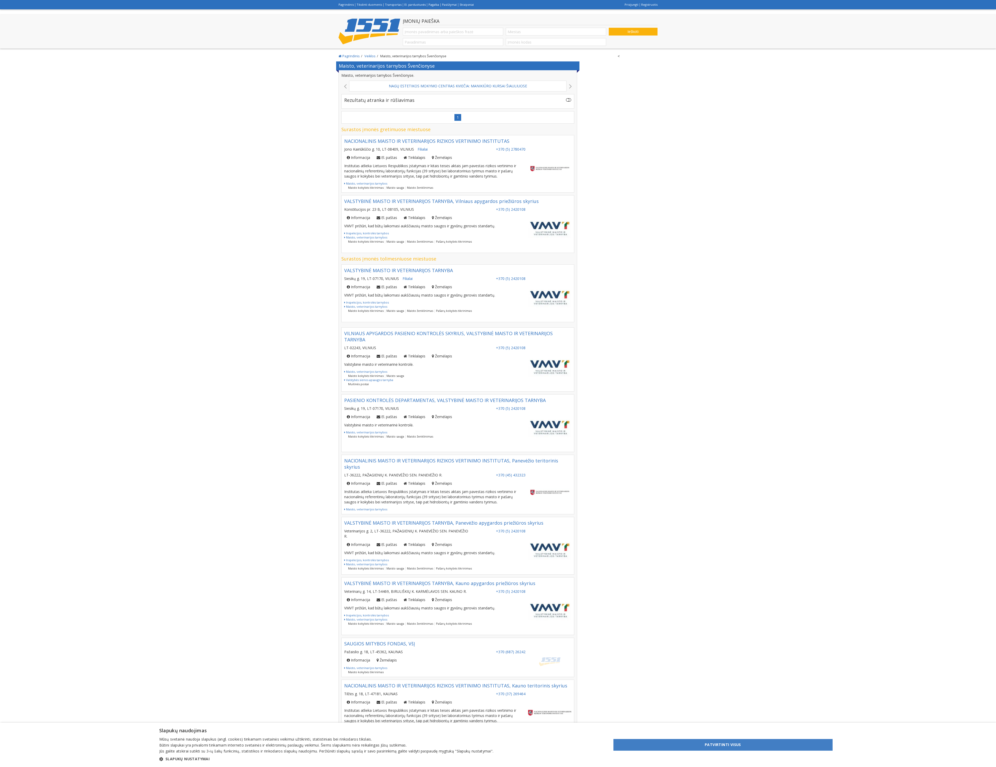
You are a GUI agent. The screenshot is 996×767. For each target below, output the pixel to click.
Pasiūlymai (449, 4)
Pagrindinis (346, 4)
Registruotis (649, 4)
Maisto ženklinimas (420, 187)
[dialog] (498, 745)
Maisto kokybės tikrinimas (366, 187)
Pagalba (433, 4)
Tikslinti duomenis (369, 4)
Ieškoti (633, 31)
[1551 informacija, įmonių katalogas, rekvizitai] (369, 31)
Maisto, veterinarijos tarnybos (366, 183)
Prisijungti (631, 4)
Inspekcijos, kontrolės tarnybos (367, 233)
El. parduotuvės (415, 4)
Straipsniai (467, 4)
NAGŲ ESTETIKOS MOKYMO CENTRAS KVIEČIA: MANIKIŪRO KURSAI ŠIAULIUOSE (238, 85)
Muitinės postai (358, 384)
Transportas (393, 4)
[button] (326, 759)
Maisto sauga (395, 187)
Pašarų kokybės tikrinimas (454, 241)
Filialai (423, 149)
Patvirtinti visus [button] (723, 744)
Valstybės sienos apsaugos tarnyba (369, 380)
